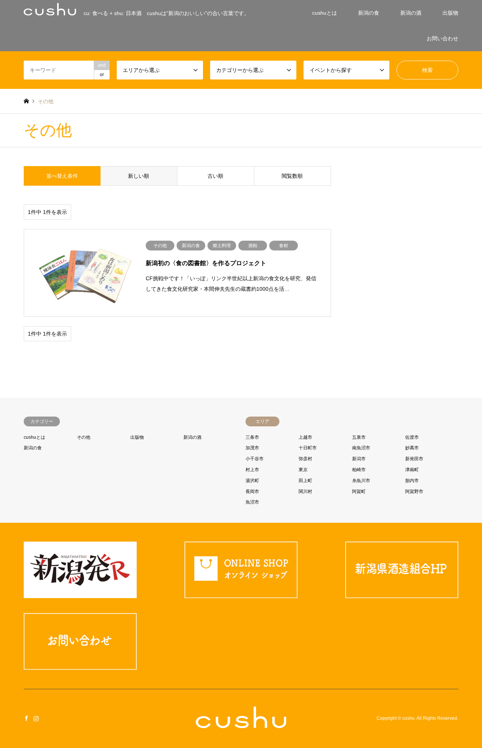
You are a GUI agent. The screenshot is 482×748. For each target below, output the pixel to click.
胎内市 (412, 480)
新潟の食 (368, 13)
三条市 (252, 437)
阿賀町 (359, 491)
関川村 (305, 491)
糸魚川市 (361, 480)
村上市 (252, 469)
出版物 (450, 13)
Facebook (26, 718)
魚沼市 (252, 502)
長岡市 (252, 491)
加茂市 (252, 447)
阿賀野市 (414, 491)
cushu (408, 718)
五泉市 (359, 437)
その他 (83, 437)
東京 (303, 469)
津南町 (412, 469)
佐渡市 (412, 437)
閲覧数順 (292, 176)
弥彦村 (305, 458)
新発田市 (414, 458)
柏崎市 (359, 469)
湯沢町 (252, 480)
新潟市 (359, 458)
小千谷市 (255, 458)
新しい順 (138, 176)
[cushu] (241, 723)
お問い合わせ (442, 38)
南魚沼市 (361, 447)
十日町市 (308, 447)
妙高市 (412, 447)
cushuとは (324, 13)
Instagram (36, 718)
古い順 (215, 176)
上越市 (305, 437)
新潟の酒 (410, 13)
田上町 (305, 480)
